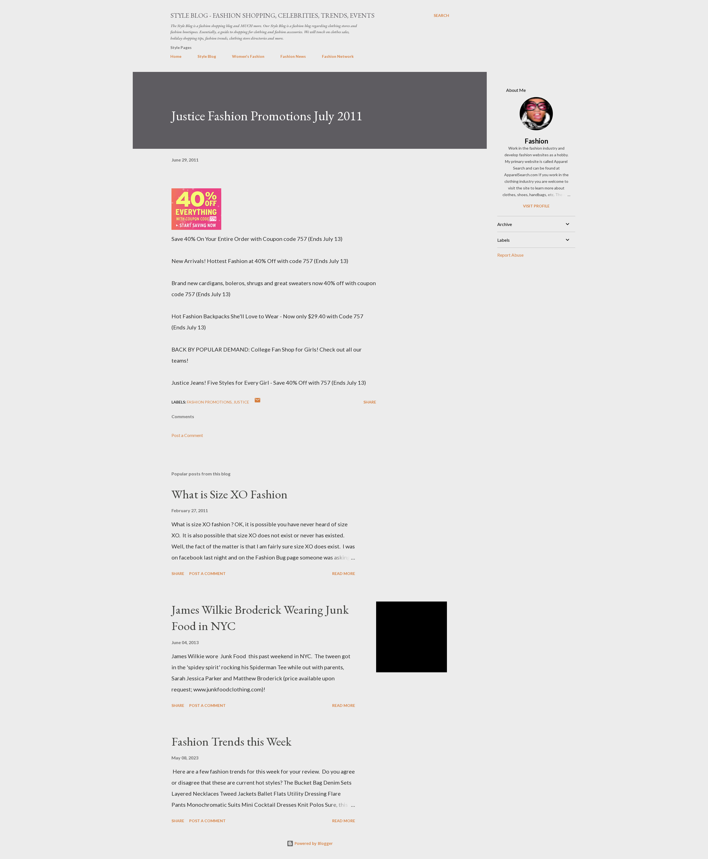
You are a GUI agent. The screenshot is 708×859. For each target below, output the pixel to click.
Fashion (536, 141)
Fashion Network (338, 56)
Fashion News (293, 56)
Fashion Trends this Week (231, 741)
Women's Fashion (248, 56)
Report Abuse (510, 254)
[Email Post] (257, 402)
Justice (241, 402)
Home (175, 56)
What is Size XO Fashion (229, 494)
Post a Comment (187, 435)
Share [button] (369, 402)
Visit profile (536, 206)
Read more (343, 573)
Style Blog (206, 56)
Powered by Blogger (313, 843)
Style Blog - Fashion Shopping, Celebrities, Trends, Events (272, 15)
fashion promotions (209, 402)
